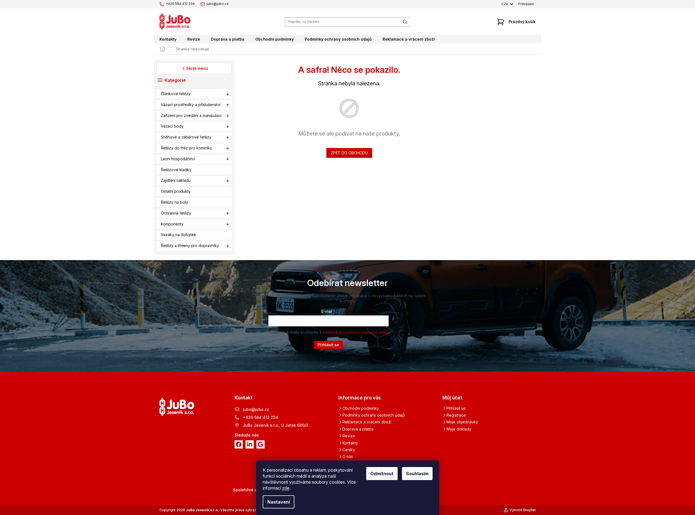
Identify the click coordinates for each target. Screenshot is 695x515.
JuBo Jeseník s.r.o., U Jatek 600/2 (275, 425)
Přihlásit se (328, 344)
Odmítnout (382, 473)
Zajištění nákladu (176, 180)
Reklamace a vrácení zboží (366, 422)
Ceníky (348, 449)
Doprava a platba (358, 429)
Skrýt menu (197, 68)
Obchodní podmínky (360, 408)
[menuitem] (168, 39)
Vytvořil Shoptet (523, 510)
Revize (348, 435)
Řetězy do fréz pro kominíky (186, 148)
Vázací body (172, 126)
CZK (505, 4)
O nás (347, 456)
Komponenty (172, 224)
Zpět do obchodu (349, 152)
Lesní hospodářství (178, 158)
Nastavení (278, 502)
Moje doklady (458, 429)
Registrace (456, 415)
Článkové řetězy (176, 93)
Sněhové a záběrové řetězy (186, 137)
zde (285, 488)
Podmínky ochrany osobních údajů (373, 415)
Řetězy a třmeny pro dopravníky (190, 245)
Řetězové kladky (176, 169)
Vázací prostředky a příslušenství (190, 104)
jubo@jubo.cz (256, 409)
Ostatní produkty (176, 191)
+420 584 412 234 (260, 417)
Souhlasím (417, 473)
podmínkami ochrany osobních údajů (356, 332)
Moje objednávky (462, 422)
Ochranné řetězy (176, 213)
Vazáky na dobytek (178, 235)
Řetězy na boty (174, 202)
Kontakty (350, 443)
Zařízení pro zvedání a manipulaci (191, 115)
